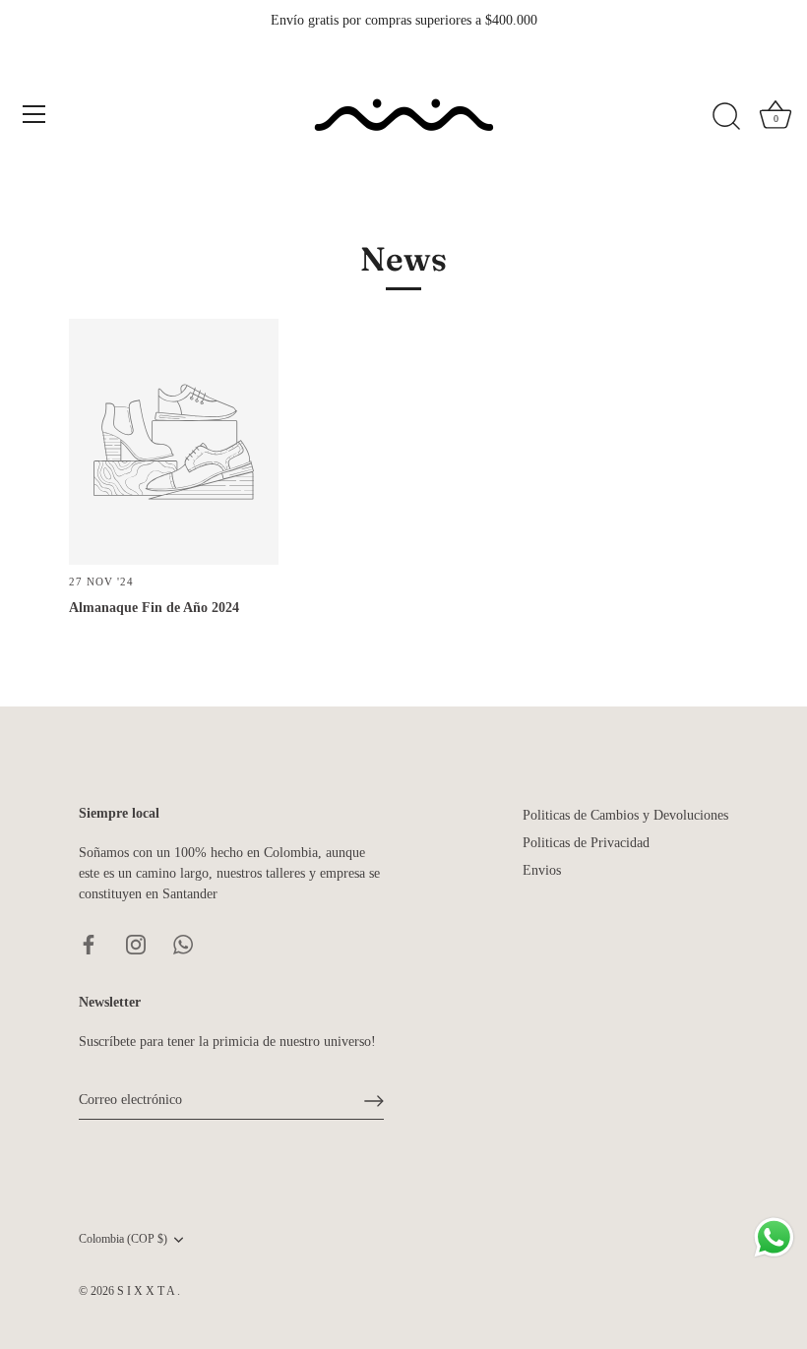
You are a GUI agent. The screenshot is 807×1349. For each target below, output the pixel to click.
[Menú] (34, 114)
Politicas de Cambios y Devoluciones (625, 815)
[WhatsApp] (183, 944)
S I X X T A (147, 1291)
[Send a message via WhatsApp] (774, 1237)
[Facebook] (88, 944)
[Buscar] (726, 117)
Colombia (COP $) (123, 1239)
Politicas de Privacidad (586, 842)
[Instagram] (136, 944)
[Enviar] (374, 1101)
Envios (542, 870)
